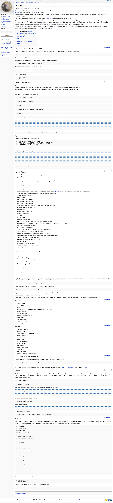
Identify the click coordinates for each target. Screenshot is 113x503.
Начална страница (6, 16)
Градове (24, 493)
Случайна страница (6, 22)
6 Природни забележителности (24, 41)
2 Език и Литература (21, 35)
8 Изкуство (18, 45)
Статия (17, 2)
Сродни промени (6, 54)
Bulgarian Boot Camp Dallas (6, 48)
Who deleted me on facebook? (6, 44)
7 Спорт (18, 43)
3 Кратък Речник (20, 36)
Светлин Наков (74, 10)
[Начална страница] (7, 7)
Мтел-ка (24, 71)
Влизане (109, 0)
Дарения (4, 26)
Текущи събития (5, 19)
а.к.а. (21, 10)
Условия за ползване (83, 499)
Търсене (3, 28)
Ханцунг (35, 12)
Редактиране (30, 2)
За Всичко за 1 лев (72, 499)
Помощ (3, 24)
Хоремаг (56, 181)
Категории (18, 493)
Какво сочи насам (6, 52)
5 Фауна (18, 40)
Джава (57, 191)
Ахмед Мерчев (49, 18)
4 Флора (18, 38)
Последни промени (6, 21)
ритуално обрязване (67, 367)
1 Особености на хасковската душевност (26, 33)
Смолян (86, 367)
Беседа (22, 2)
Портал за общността (7, 18)
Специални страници (6, 55)
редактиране (108, 47)
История (37, 2)
